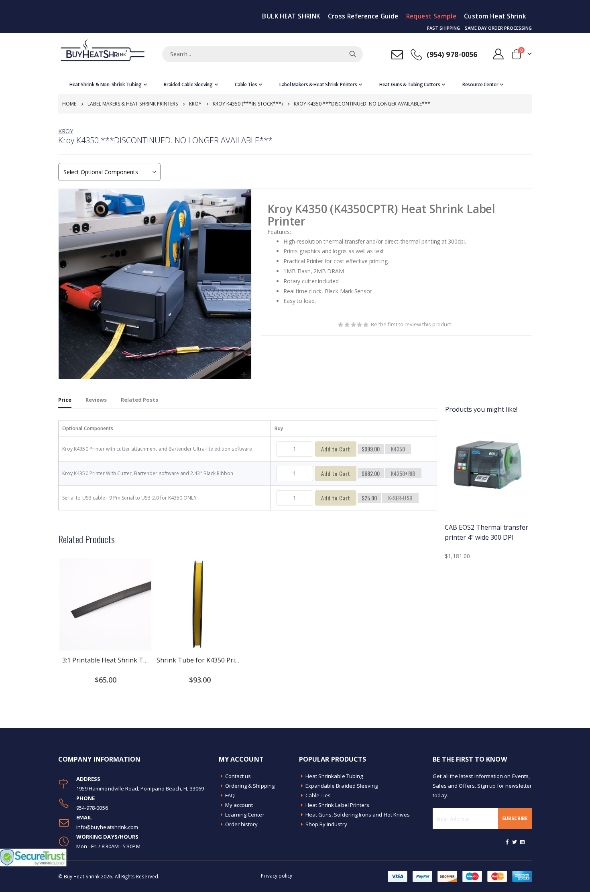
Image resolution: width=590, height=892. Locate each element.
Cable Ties (318, 795)
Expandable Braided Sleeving (341, 785)
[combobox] (262, 54)
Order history (241, 824)
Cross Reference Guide (363, 16)
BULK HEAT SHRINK (291, 16)
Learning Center (244, 814)
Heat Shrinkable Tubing (334, 776)
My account (239, 805)
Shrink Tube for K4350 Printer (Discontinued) (200, 660)
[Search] (353, 54)
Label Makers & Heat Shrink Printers (132, 103)
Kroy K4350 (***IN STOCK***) (248, 103)
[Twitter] (515, 841)
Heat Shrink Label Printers (337, 805)
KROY (65, 131)
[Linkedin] (522, 841)
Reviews (96, 399)
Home (69, 103)
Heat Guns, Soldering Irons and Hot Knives (357, 814)
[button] (244, 375)
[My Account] (498, 54)
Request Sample (431, 16)
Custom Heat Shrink (495, 16)
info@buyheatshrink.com (107, 827)
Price (64, 399)
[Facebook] (507, 841)
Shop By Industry (326, 824)
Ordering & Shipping (250, 785)
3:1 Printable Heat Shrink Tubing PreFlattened (105, 660)
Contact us (238, 776)
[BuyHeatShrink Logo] (102, 54)
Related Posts (139, 399)
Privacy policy (276, 875)
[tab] (64, 400)
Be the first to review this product (411, 324)
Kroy (195, 103)
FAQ (230, 795)
